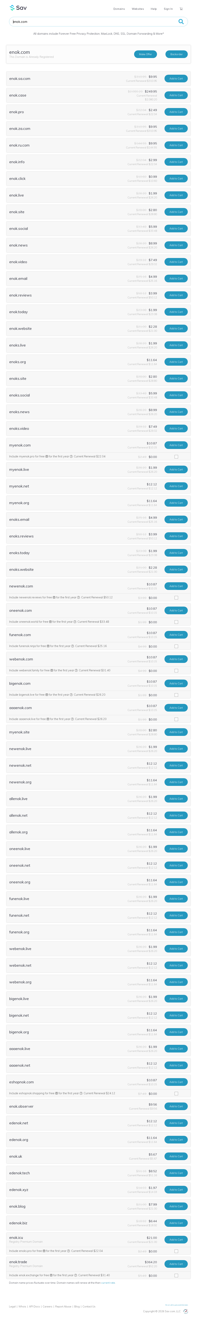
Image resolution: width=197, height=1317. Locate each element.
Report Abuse (63, 1306)
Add (176, 78)
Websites (138, 8)
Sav (18, 7)
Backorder (176, 54)
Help (154, 8)
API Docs (34, 1306)
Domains (119, 8)
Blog (77, 1306)
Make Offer (145, 54)
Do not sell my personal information (176, 1305)
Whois (22, 1306)
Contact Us (89, 1306)
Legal (12, 1306)
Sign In (168, 8)
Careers (47, 1306)
